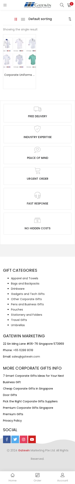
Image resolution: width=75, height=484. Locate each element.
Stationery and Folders (26, 315)
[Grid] (15, 19)
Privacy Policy (12, 421)
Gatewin (24, 450)
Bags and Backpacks (25, 284)
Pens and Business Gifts (27, 304)
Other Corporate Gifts (26, 299)
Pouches (17, 310)
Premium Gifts (13, 414)
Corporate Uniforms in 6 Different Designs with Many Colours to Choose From (19, 75)
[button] (69, 5)
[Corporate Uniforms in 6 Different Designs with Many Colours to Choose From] (19, 52)
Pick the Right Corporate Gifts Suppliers (30, 401)
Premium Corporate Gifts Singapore (28, 408)
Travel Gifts (19, 320)
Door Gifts (10, 395)
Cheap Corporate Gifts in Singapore (28, 389)
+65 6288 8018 (23, 350)
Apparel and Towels (24, 278)
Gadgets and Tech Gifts (28, 294)
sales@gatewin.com (26, 357)
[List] (23, 19)
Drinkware (18, 289)
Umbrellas (18, 325)
